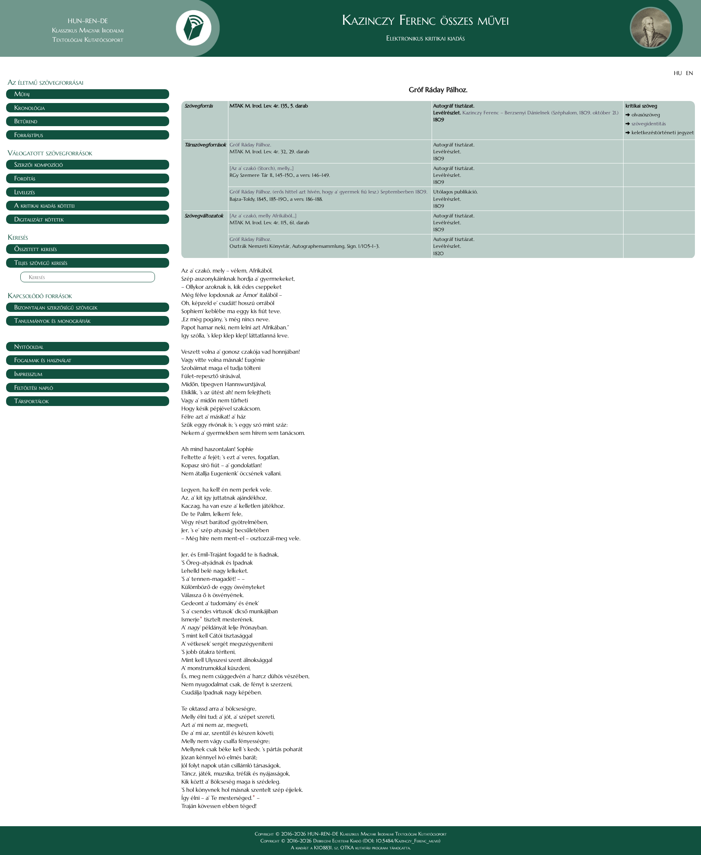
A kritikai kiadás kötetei (44, 205)
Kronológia (29, 107)
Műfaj (22, 94)
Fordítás (24, 178)
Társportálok (31, 401)
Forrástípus (28, 135)
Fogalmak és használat (42, 360)
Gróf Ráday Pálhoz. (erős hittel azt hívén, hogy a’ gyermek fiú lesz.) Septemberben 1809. (328, 192)
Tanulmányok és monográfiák (52, 320)
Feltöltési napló (33, 387)
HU (678, 73)
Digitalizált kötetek (39, 219)
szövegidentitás (649, 123)
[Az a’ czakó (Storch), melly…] (262, 168)
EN (689, 73)
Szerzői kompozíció (38, 164)
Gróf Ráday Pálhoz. (250, 145)
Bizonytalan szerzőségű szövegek (55, 307)
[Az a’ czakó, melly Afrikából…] (263, 216)
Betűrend (25, 121)
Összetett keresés (35, 249)
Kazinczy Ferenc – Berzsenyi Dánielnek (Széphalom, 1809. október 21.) (540, 113)
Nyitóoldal (28, 346)
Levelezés (24, 192)
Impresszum (28, 373)
